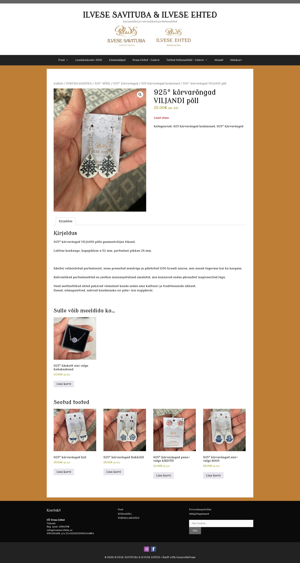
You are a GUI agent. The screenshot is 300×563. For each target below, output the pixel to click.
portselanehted (84, 277)
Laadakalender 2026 (88, 60)
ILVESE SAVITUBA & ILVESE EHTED (150, 15)
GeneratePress (185, 557)
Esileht (58, 83)
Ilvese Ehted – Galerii (145, 60)
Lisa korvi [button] (64, 384)
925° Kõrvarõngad (125, 83)
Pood (61, 60)
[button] (140, 94)
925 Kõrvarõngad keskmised (160, 83)
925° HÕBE (102, 83)
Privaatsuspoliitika (200, 509)
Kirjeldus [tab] (65, 221)
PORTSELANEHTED (79, 83)
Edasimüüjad (117, 60)
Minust (218, 60)
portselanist (93, 268)
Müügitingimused (199, 514)
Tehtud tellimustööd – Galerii (185, 60)
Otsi (195, 530)
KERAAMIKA (125, 514)
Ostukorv (236, 60)
